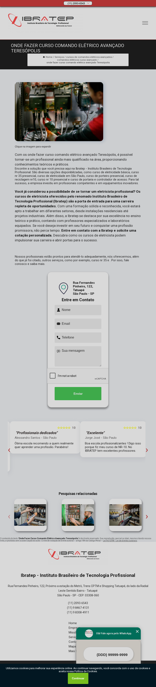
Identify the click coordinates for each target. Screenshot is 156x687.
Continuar (78, 678)
